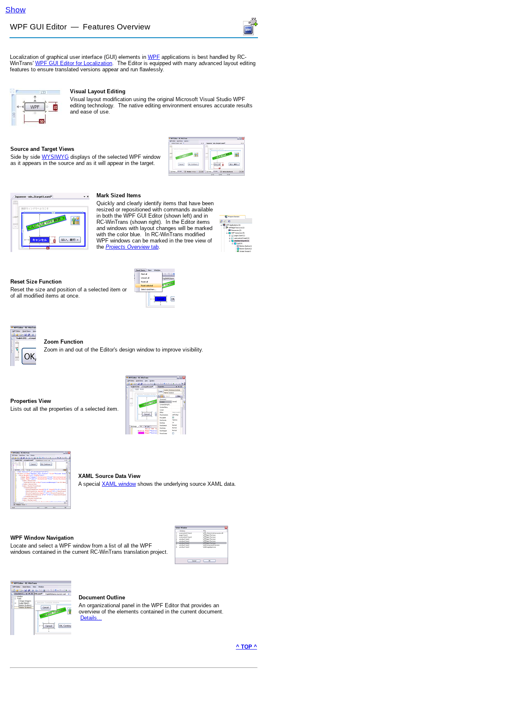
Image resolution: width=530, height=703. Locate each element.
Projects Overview (127, 247)
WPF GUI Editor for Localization (73, 63)
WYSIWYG (55, 157)
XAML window (119, 484)
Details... (91, 618)
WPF (154, 57)
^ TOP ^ (246, 647)
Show (15, 9)
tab (154, 247)
